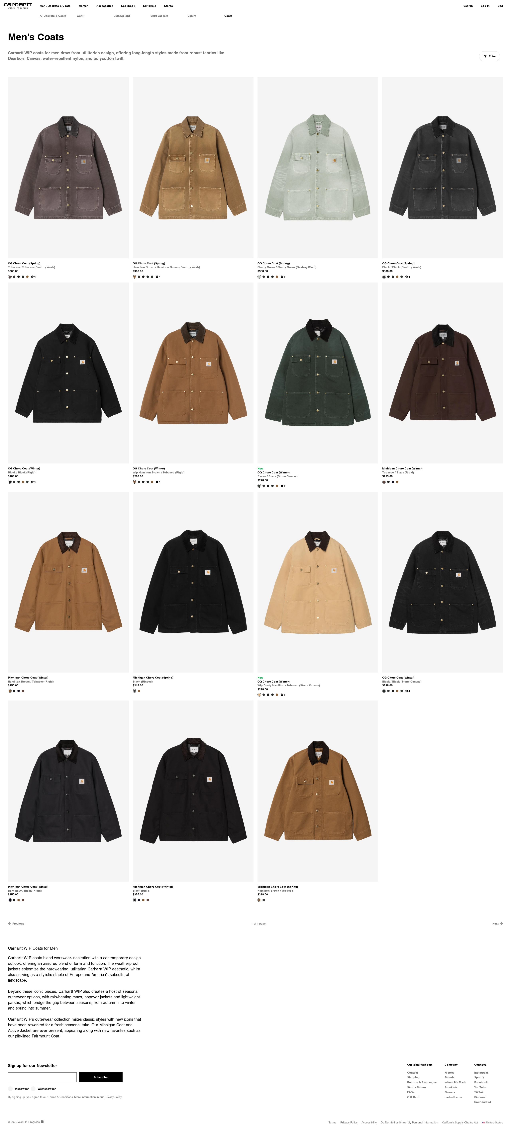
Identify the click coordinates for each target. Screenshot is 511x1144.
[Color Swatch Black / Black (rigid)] (18, 277)
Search (468, 5)
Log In (485, 5)
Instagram (481, 1072)
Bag (500, 5)
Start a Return (416, 1087)
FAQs (410, 1092)
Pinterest (480, 1097)
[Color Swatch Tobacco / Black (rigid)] (23, 691)
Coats (228, 15)
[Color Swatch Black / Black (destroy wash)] (14, 277)
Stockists (451, 1087)
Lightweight (122, 15)
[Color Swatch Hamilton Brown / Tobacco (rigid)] (397, 482)
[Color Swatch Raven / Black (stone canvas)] (152, 277)
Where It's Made (455, 1082)
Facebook (481, 1082)
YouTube (480, 1087)
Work (80, 15)
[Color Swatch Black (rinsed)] (263, 900)
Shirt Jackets (159, 15)
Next (495, 923)
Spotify (479, 1077)
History (450, 1072)
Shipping (413, 1077)
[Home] (18, 6)
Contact (412, 1072)
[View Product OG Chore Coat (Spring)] (10, 277)
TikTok (478, 1092)
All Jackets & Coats (53, 15)
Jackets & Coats (59, 5)
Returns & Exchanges (422, 1082)
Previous (18, 923)
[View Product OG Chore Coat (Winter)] (10, 482)
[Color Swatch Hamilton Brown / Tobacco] (139, 691)
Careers (450, 1092)
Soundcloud (482, 1101)
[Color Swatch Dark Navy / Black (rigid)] (393, 482)
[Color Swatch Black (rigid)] (388, 482)
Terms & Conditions (60, 1097)
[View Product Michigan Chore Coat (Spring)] (134, 691)
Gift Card (413, 1097)
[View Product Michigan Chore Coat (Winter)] (384, 482)
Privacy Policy (113, 1097)
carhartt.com (453, 1097)
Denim (191, 15)
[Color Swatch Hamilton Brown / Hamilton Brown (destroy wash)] (27, 277)
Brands (450, 1077)
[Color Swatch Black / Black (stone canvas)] (23, 277)
